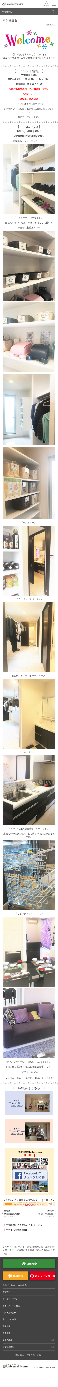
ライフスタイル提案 (11, 1305)
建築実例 (6, 1292)
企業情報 (6, 1326)
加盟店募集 (7, 1340)
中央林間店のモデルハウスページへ (24, 1224)
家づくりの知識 (9, 1319)
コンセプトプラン (10, 1298)
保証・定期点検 (9, 1312)
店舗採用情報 (8, 1347)
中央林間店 (7, 12)
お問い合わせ (19, 1355)
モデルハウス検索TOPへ (18, 1229)
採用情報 (6, 1333)
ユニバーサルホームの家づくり (16, 1285)
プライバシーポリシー (35, 1355)
